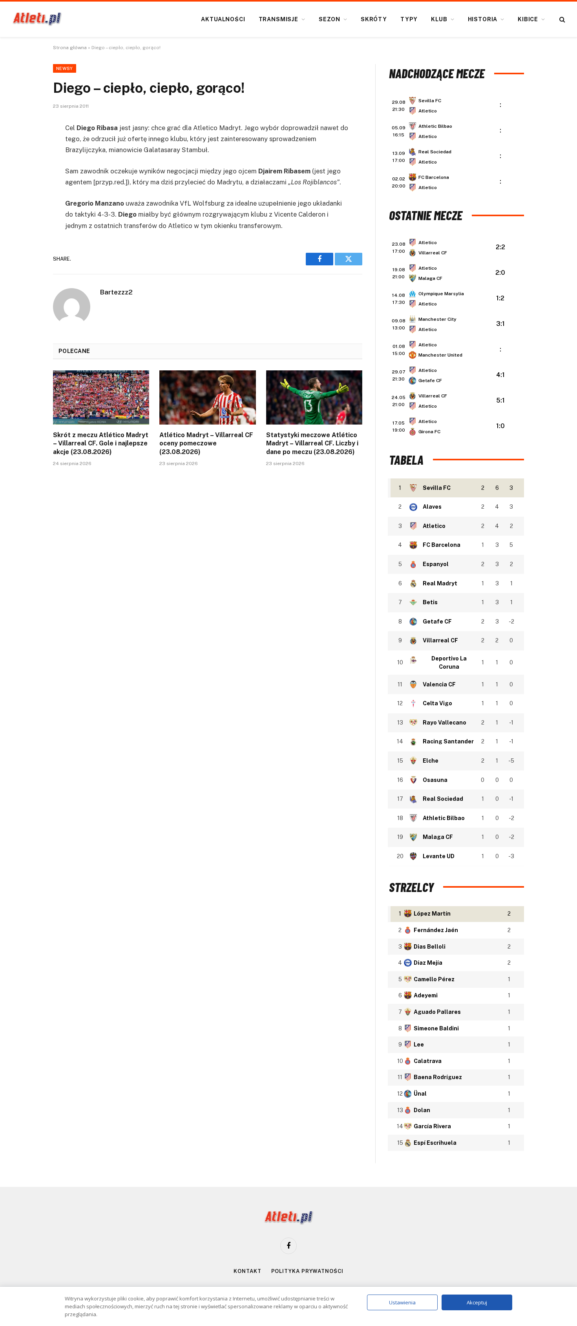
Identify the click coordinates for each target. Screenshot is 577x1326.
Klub (439, 19)
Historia (483, 19)
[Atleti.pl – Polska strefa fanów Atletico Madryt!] (37, 19)
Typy (409, 19)
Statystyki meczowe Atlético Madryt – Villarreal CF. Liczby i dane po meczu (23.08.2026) (312, 443)
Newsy (64, 68)
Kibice (528, 19)
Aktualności (223, 19)
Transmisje (278, 19)
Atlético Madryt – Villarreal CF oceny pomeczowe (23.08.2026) (206, 443)
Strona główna (70, 47)
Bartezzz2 (116, 292)
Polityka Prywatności (307, 1271)
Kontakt (247, 1271)
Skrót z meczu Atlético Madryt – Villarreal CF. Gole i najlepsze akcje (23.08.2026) (100, 443)
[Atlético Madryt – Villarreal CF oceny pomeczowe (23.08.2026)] (207, 397)
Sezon (329, 19)
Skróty (374, 19)
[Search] (561, 19)
